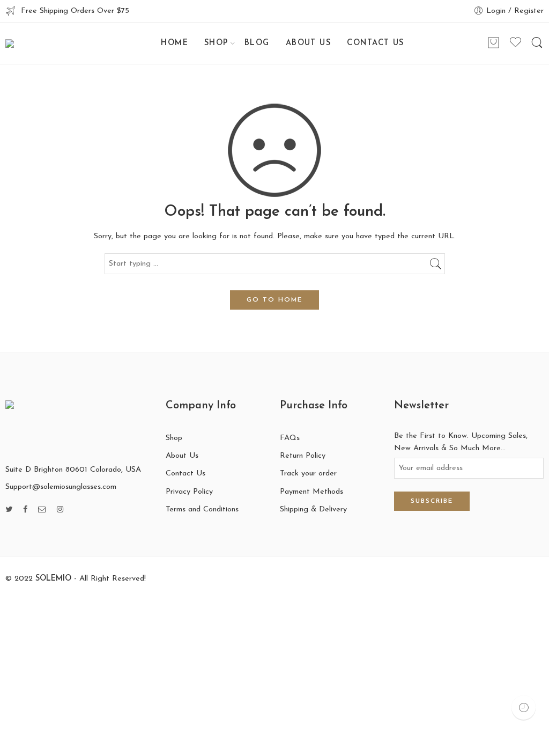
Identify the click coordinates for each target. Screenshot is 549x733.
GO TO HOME (274, 300)
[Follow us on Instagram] (60, 510)
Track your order (308, 474)
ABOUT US (308, 43)
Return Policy (302, 456)
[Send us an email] (42, 510)
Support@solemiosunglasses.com (60, 487)
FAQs (290, 438)
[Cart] (493, 43)
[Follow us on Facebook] (25, 510)
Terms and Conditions (202, 509)
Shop (174, 438)
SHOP (216, 43)
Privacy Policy (189, 492)
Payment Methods (311, 492)
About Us (182, 456)
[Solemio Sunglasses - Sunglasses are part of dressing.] (42, 43)
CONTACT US (375, 43)
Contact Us (185, 474)
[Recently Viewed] (523, 707)
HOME (174, 43)
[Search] (537, 43)
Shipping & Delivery (313, 509)
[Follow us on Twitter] (8, 510)
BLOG (257, 43)
